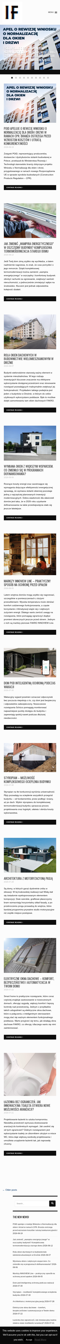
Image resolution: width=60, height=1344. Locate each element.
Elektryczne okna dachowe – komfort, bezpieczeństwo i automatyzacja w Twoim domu (29, 982)
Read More (40, 1339)
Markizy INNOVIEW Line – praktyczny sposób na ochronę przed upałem (27, 583)
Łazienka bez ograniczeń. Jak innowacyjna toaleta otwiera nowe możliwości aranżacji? (27, 1105)
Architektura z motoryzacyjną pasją (28, 878)
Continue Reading (14, 187)
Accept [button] (29, 1340)
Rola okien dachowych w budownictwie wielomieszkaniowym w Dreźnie (29, 359)
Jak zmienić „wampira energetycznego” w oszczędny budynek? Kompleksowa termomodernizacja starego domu (29, 247)
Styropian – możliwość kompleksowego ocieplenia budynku (27, 779)
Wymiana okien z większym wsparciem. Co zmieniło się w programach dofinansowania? (28, 470)
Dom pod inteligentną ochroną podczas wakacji (29, 685)
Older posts (9, 1190)
